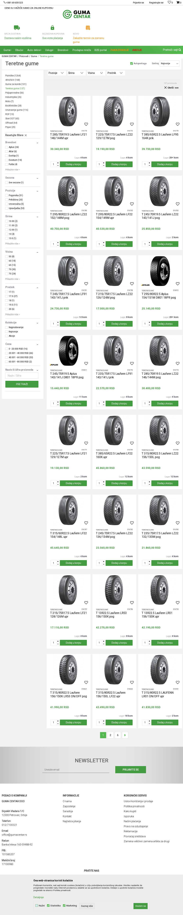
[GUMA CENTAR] (76, 14)
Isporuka (129, 816)
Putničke (13, 75)
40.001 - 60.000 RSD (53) (21, 357)
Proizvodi (23, 56)
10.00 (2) (13, 221)
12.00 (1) (13, 229)
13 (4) (11, 234)
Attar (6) (13, 151)
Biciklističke (13, 105)
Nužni (42, 905)
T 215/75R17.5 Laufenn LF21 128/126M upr (68, 614)
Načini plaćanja (132, 821)
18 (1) (11, 300)
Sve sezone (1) (16, 182)
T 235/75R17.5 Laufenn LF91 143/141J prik (114, 375)
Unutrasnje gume (16, 110)
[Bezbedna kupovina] (52, 27)
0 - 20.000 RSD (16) (18, 349)
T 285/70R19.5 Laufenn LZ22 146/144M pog (160, 375)
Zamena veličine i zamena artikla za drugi (146, 841)
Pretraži (22, 384)
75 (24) (12, 273)
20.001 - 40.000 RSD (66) (21, 353)
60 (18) (12, 261)
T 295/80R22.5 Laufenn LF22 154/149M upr (114, 216)
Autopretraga (140, 63)
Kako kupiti (130, 811)
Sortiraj (155, 63)
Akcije (12, 336)
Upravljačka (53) (16, 208)
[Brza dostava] (17, 27)
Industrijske (13, 97)
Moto (9, 101)
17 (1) (11, 292)
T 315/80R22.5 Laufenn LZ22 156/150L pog (160, 455)
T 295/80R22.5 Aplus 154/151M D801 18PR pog (159, 295)
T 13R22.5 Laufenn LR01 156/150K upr (157, 614)
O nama (67, 801)
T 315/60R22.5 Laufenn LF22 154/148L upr (68, 535)
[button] (171, 50)
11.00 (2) (13, 225)
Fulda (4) (13, 164)
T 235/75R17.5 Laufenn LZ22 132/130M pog (160, 535)
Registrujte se (156, 2)
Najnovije (13, 331)
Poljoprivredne (14, 93)
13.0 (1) (12, 238)
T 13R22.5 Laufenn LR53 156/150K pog (111, 614)
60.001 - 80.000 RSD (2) (20, 361)
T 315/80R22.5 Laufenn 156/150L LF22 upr (110, 694)
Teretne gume (15, 88)
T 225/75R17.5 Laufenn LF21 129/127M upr (68, 455)
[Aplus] (145, 285)
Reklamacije (130, 831)
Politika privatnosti (134, 806)
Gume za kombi (15, 84)
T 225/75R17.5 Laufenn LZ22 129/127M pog (114, 136)
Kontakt (67, 816)
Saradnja (68, 811)
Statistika (55, 905)
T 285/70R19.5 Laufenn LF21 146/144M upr (68, 136)
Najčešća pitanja (72, 821)
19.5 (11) (13, 305)
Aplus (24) (14, 147)
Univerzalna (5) (16, 204)
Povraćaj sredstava (135, 836)
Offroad (11, 123)
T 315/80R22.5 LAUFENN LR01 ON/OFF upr (158, 694)
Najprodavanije (16, 327)
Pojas (10, 127)
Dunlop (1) (14, 155)
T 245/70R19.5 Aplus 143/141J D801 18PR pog (66, 375)
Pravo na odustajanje (136, 826)
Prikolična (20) (16, 199)
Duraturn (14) (15, 160)
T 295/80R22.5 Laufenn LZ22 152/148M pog (68, 216)
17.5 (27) (13, 296)
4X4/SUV (12, 80)
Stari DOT (12, 118)
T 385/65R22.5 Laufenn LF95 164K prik (160, 136)
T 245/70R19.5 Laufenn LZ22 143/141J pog (160, 216)
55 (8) (11, 256)
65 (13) (12, 265)
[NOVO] (88, 27)
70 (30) (12, 269)
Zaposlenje (69, 806)
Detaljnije (38, 897)
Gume (34, 56)
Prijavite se (131, 769)
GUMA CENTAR (9, 56)
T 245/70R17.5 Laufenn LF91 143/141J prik (68, 295)
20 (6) (11, 309)
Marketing (71, 905)
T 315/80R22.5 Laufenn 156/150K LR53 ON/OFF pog (68, 694)
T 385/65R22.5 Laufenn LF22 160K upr (114, 455)
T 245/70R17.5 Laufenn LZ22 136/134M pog (114, 535)
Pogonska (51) (16, 195)
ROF (9, 114)
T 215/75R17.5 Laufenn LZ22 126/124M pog (114, 295)
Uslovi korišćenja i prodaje (138, 801)
